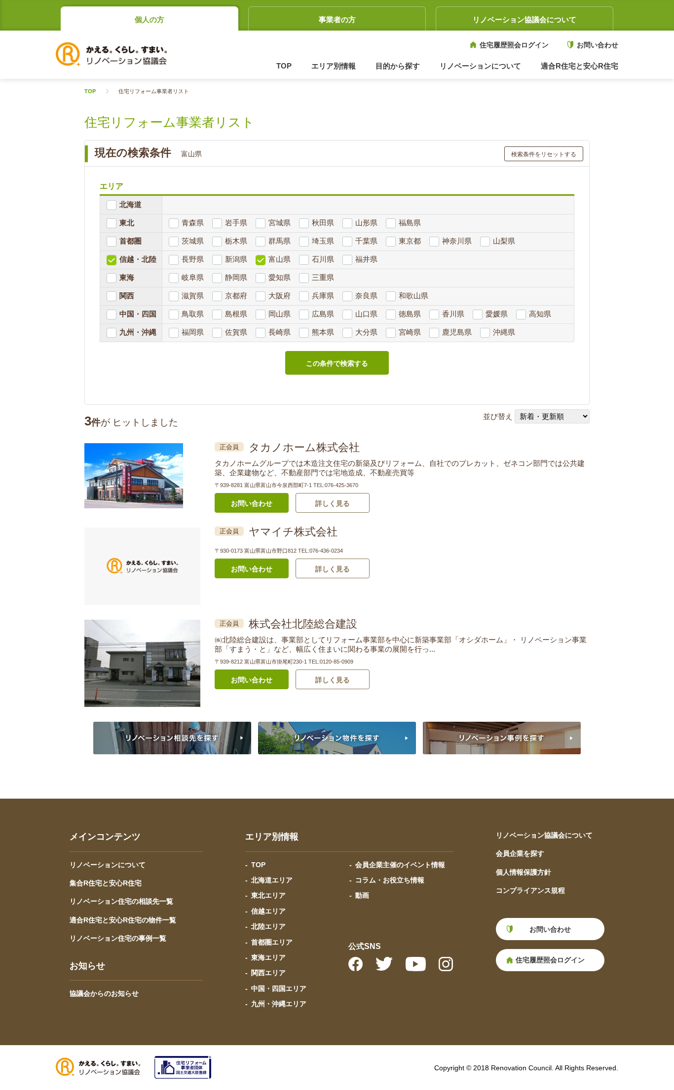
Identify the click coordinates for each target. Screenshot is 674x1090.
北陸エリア (268, 926)
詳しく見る (332, 503)
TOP (284, 66)
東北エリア (268, 895)
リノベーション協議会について (524, 19)
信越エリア (268, 911)
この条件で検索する (337, 363)
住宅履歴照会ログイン (514, 45)
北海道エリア (272, 880)
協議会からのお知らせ (104, 993)
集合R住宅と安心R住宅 (106, 883)
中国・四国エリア (278, 988)
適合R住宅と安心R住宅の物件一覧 (123, 920)
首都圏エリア (272, 942)
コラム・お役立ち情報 (389, 880)
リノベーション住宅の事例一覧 (118, 938)
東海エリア (268, 957)
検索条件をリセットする (543, 154)
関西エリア (268, 973)
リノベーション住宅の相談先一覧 (121, 901)
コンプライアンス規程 (530, 890)
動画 (362, 895)
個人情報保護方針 (523, 872)
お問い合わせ (597, 45)
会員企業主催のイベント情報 (400, 865)
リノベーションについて (108, 865)
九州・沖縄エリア (278, 1004)
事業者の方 (337, 19)
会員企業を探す (520, 853)
